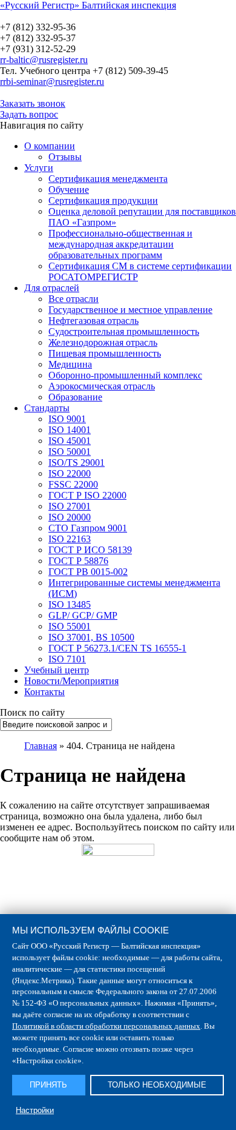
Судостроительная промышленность (123, 331)
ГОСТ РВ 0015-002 (88, 572)
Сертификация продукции (103, 200)
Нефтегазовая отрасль (93, 320)
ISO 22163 (69, 539)
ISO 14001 (69, 430)
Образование (75, 397)
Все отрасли (73, 299)
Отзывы (65, 157)
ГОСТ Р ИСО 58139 (90, 550)
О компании (49, 146)
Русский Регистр (82, 16)
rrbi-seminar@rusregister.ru (52, 81)
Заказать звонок (32, 103)
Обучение (68, 189)
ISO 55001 (69, 626)
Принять (48, 1084)
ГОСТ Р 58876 (78, 561)
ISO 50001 (69, 451)
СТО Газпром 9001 (87, 528)
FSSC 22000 (73, 484)
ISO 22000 (69, 473)
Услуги (38, 168)
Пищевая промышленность (104, 353)
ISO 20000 (69, 517)
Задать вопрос (29, 114)
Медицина (70, 364)
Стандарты (47, 408)
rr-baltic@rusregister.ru (44, 60)
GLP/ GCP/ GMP (82, 615)
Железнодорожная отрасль (102, 342)
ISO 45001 (69, 441)
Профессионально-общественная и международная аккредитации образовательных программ (120, 244)
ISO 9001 (67, 419)
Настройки (35, 1110)
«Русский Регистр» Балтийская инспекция (88, 5)
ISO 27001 (69, 506)
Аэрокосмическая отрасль (101, 386)
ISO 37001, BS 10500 (91, 637)
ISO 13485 (69, 604)
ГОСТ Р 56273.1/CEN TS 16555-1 (117, 648)
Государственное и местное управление (130, 309)
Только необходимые (157, 1084)
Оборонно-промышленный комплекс (125, 375)
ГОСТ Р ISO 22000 (87, 495)
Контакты (44, 692)
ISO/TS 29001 (76, 462)
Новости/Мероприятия (71, 681)
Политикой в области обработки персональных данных (106, 1026)
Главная (40, 746)
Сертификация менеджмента (108, 178)
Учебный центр (56, 670)
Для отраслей (51, 288)
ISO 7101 (67, 659)
